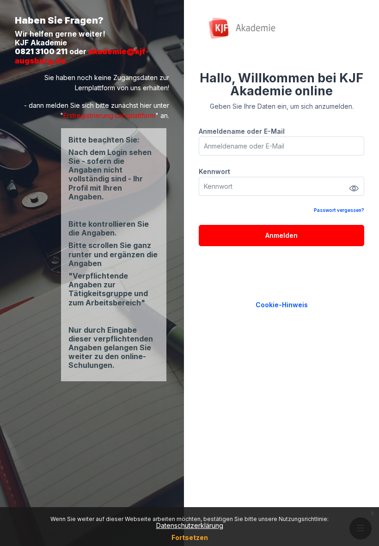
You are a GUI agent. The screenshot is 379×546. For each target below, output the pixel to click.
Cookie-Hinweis (282, 305)
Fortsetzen (189, 537)
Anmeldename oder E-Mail (242, 131)
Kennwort (214, 171)
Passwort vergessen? (339, 210)
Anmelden (281, 235)
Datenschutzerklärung (189, 525)
